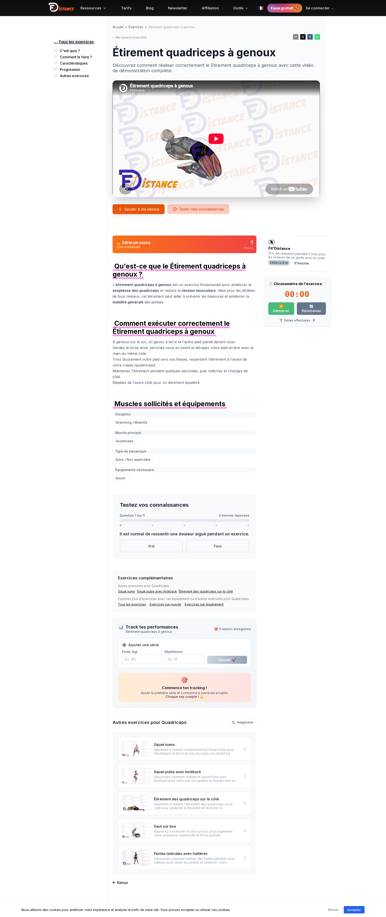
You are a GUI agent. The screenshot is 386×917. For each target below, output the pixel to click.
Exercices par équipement (204, 604)
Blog (150, 8)
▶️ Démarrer (281, 308)
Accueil (118, 27)
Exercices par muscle (165, 604)
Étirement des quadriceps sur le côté (206, 591)
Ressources (90, 8)
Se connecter (320, 8)
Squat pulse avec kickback (157, 591)
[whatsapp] (317, 37)
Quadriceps (124, 441)
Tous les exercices (132, 604)
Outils (238, 8)
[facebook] (310, 37)
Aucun (120, 478)
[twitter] (303, 37)
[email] (295, 37)
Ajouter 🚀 (227, 660)
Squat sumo (126, 591)
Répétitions (174, 652)
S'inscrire (301, 263)
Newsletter (177, 8)
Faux (218, 546)
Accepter (354, 910)
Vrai (151, 546)
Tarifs (126, 8)
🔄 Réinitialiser (311, 308)
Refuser (333, 909)
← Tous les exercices (74, 42)
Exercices (136, 27)
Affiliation (210, 8)
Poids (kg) (130, 652)
